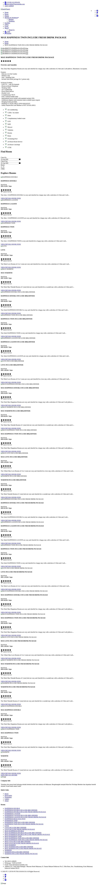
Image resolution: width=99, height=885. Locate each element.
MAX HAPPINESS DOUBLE (14, 831)
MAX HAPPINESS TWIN (13, 836)
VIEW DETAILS (6, 198)
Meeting (11, 19)
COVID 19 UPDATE (13, 2)
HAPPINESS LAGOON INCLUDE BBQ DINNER (21, 815)
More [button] (6, 28)
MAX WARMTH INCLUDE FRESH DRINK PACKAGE (23, 848)
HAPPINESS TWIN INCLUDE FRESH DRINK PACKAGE (24, 824)
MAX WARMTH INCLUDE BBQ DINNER (19, 847)
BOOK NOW (16, 198)
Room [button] (6, 14)
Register (8, 33)
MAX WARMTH (10, 845)
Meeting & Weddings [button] (11, 17)
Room (6, 43)
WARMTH (8, 850)
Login (8, 31)
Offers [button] (7, 24)
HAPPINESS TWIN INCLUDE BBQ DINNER (20, 822)
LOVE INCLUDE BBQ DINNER (15, 827)
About (7, 801)
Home (6, 41)
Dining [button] (7, 16)
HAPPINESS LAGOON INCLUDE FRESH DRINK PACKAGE (25, 817)
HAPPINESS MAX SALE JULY (15, 819)
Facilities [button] (7, 23)
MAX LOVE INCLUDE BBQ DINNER (17, 841)
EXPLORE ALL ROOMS (9, 775)
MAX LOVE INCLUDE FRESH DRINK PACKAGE (22, 843)
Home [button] (6, 12)
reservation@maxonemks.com (15, 4)
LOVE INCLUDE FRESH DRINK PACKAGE (20, 829)
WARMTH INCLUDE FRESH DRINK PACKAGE (21, 854)
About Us (12, 30)
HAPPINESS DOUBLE (12, 808)
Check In (3, 157)
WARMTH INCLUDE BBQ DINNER (17, 852)
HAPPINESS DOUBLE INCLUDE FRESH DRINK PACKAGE (25, 812)
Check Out (4, 161)
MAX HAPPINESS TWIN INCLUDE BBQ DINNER (22, 838)
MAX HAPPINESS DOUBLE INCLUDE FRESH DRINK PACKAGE (27, 834)
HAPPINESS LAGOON (12, 813)
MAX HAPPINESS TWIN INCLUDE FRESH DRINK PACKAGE (26, 840)
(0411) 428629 (9, 6)
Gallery (7, 799)
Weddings (12, 21)
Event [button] (6, 26)
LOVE (7, 826)
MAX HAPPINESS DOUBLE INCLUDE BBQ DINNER (23, 833)
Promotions (8, 797)
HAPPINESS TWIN (11, 820)
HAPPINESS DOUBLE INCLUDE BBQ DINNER (21, 810)
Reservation (8, 795)
